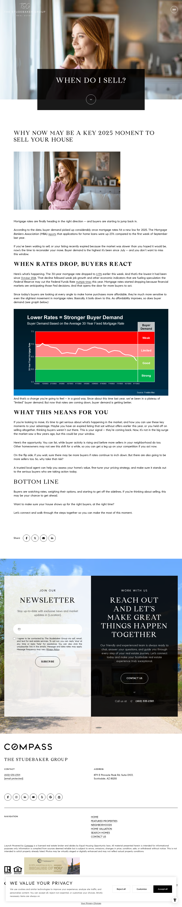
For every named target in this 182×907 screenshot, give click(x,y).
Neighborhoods (101, 825)
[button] (134, 678)
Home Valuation (101, 828)
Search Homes (100, 832)
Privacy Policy (52, 649)
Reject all (121, 889)
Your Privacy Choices (91, 903)
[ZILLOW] (59, 797)
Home (94, 817)
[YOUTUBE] (33, 797)
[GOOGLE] (50, 797)
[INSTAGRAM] (16, 797)
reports (52, 234)
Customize (142, 889)
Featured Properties (104, 821)
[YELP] (42, 797)
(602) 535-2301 (145, 701)
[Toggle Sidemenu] (174, 9)
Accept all (163, 889)
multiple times (83, 281)
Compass (28, 845)
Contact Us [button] (98, 836)
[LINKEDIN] (24, 797)
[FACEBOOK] (7, 797)
